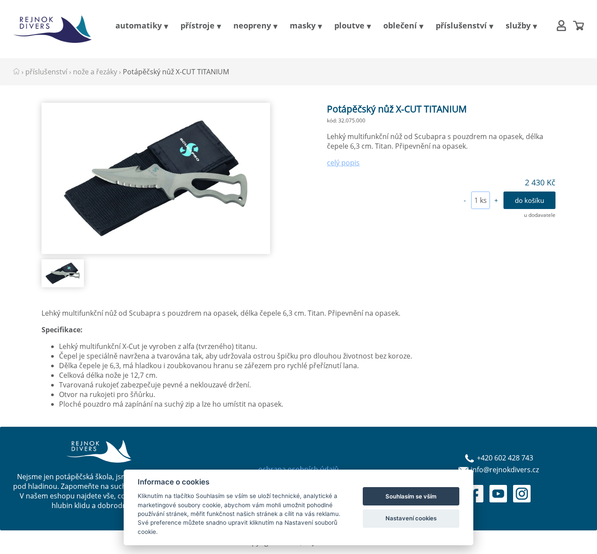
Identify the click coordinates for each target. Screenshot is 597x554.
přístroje (197, 25)
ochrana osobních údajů (298, 469)
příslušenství (461, 25)
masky (303, 25)
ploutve (349, 25)
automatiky (138, 25)
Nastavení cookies (411, 518)
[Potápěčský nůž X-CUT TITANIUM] (156, 251)
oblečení (400, 25)
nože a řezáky (95, 72)
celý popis (343, 162)
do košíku (529, 200)
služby (518, 25)
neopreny (252, 25)
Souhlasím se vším (411, 496)
